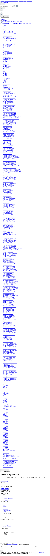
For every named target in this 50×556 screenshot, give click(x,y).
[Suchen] (14, 6)
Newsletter (5, 511)
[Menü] (3, 4)
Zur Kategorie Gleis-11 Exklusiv (10, 27)
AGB (4, 505)
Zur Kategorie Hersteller (8, 382)
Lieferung (5, 523)
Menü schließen (6, 16)
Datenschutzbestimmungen (12, 544)
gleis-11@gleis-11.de (8, 498)
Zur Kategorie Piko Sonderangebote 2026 (11, 456)
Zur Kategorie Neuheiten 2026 (9, 93)
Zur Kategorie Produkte (8, 49)
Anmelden (3, 19)
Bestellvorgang (6, 525)
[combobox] (7, 6)
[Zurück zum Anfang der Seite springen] (2, 551)
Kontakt (4, 506)
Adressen (15, 21)
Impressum (5, 507)
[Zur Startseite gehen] (5, 2)
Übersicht (3, 21)
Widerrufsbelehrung (7, 510)
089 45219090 (5, 489)
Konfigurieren (14, 553)
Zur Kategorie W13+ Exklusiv (9, 38)
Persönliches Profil (9, 21)
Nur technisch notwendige (6, 553)
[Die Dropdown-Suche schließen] (17, 6)
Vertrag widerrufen (4, 500)
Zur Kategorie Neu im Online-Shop (10, 406)
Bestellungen (19, 21)
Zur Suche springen (16, 1)
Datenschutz (5, 509)
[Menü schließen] (3, 29)
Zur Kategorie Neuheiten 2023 (9, 319)
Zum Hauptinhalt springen (6, 1)
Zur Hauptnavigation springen (26, 1)
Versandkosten (23, 546)
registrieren (5, 20)
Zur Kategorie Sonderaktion (9, 450)
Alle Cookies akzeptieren (23, 553)
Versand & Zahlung (7, 526)
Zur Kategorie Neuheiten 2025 (9, 173)
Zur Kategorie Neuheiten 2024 (9, 234)
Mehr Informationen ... (41, 552)
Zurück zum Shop (4, 481)
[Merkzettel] (1, 12)
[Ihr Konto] (2, 14)
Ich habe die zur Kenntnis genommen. (15, 544)
